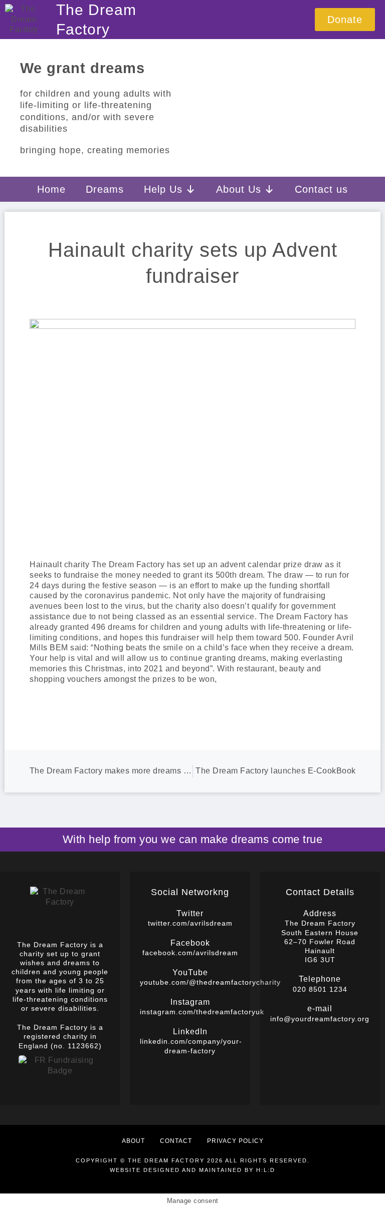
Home (51, 189)
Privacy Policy (235, 1140)
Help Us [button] (163, 189)
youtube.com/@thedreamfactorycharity (210, 982)
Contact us (321, 189)
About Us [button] (238, 189)
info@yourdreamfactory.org (319, 1019)
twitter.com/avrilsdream (190, 923)
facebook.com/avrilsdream (190, 953)
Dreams (105, 189)
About (133, 1140)
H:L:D (265, 1170)
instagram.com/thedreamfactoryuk (202, 1012)
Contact (176, 1140)
